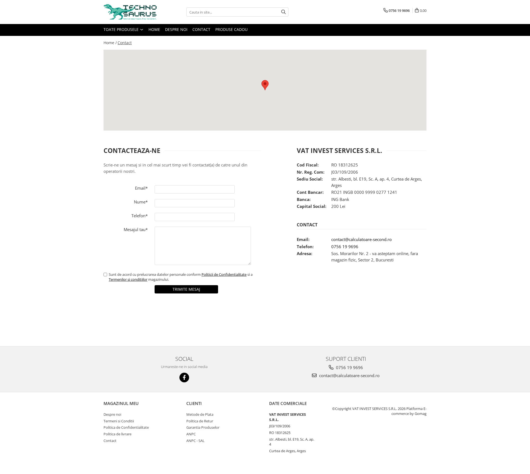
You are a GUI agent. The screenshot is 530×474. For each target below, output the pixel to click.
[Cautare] (283, 12)
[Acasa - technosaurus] (131, 12)
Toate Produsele (122, 29)
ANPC (191, 433)
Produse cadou (231, 29)
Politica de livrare (117, 433)
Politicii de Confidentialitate (224, 274)
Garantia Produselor (202, 427)
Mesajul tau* (136, 229)
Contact (201, 29)
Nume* (141, 202)
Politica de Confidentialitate (126, 427)
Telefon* (139, 215)
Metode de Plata (199, 414)
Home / (110, 42)
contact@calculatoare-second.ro (361, 239)
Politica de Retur (199, 421)
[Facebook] (184, 377)
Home (154, 29)
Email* (141, 188)
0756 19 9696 (344, 246)
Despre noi (176, 29)
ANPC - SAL (195, 440)
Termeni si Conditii (119, 421)
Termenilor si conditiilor (128, 279)
